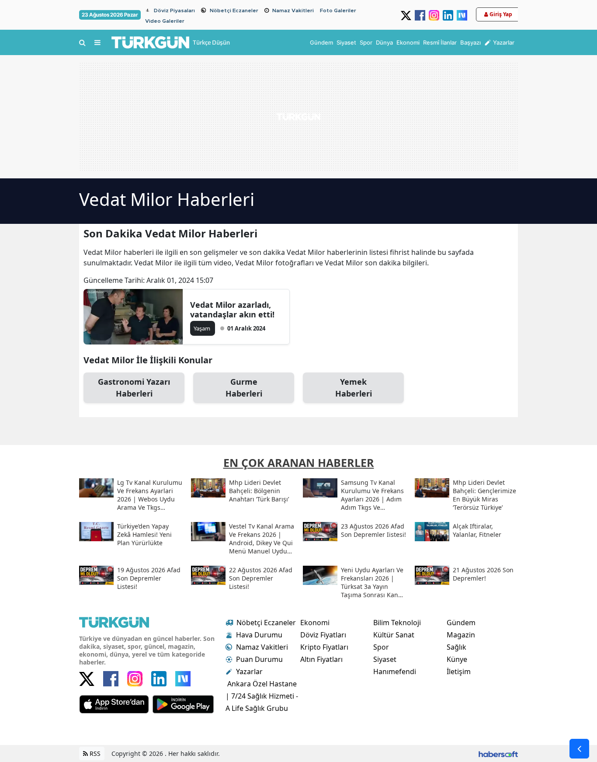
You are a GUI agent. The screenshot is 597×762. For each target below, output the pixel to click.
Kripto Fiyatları (324, 647)
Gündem (461, 622)
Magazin (461, 635)
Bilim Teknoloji (397, 622)
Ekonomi (315, 622)
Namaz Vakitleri (293, 10)
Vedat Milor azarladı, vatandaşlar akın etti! (232, 309)
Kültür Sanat (393, 635)
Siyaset (384, 659)
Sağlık (456, 647)
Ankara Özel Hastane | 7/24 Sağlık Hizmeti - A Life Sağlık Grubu (262, 696)
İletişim (459, 671)
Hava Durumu (259, 635)
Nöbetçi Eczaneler (234, 10)
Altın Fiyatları (321, 659)
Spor (381, 647)
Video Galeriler (164, 21)
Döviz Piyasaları (174, 10)
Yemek (353, 387)
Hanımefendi (394, 671)
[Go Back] (579, 749)
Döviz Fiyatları (323, 635)
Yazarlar (249, 671)
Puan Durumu (259, 659)
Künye (457, 659)
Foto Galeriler (338, 10)
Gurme (244, 387)
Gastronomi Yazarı (134, 387)
